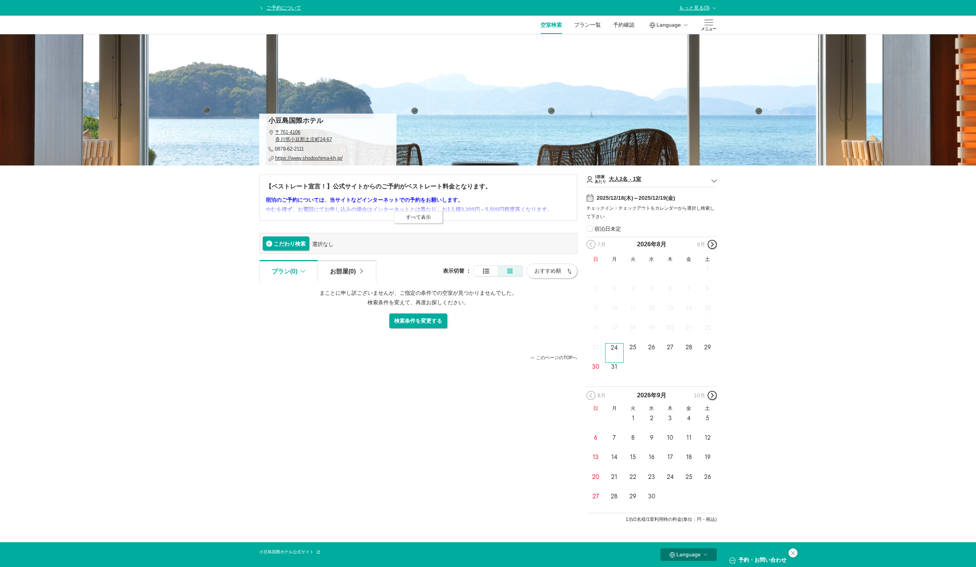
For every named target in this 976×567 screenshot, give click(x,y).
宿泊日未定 (607, 229)
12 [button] (652, 308)
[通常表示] (486, 271)
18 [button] (633, 327)
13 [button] (670, 308)
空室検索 (551, 25)
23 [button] (595, 347)
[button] (327, 136)
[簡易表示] (510, 271)
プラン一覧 (587, 25)
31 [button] (614, 367)
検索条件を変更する (418, 321)
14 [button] (689, 308)
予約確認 (623, 25)
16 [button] (595, 327)
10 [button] (614, 308)
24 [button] (614, 347)
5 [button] (651, 288)
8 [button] (707, 288)
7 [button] (688, 288)
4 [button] (633, 288)
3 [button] (614, 288)
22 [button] (707, 327)
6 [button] (670, 288)
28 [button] (688, 347)
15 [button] (708, 308)
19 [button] (652, 327)
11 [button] (633, 308)
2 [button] (595, 288)
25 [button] (632, 347)
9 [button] (595, 308)
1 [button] (707, 269)
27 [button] (670, 347)
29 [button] (707, 347)
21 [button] (689, 327)
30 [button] (595, 367)
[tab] (347, 271)
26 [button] (651, 347)
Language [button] (669, 25)
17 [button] (614, 327)
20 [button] (670, 327)
